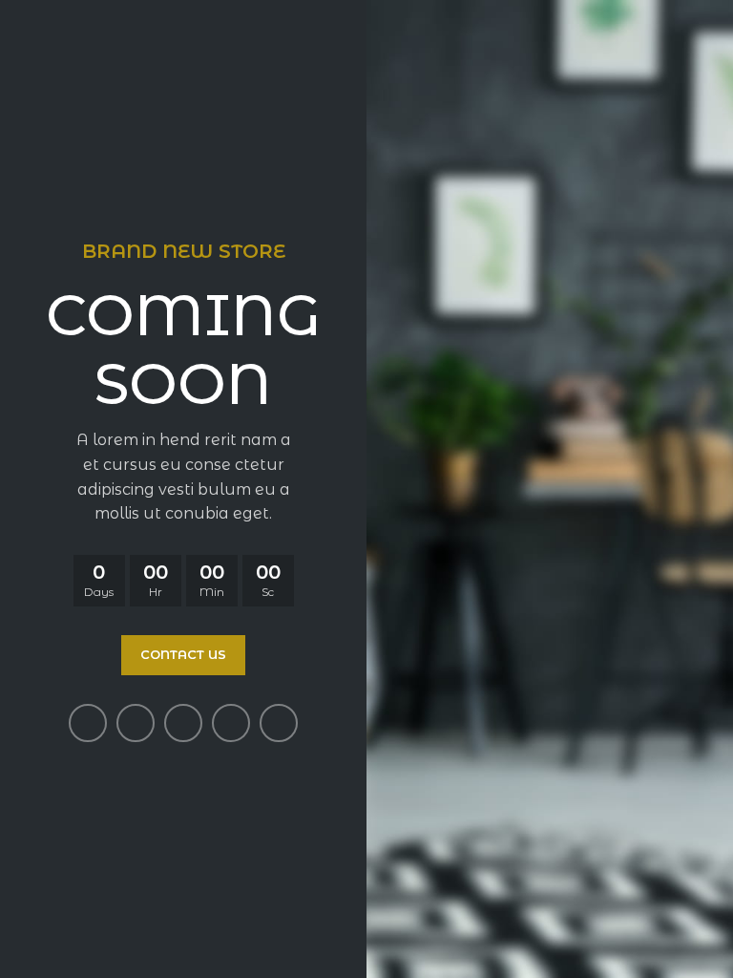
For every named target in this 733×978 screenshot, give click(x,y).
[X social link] (135, 723)
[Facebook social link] (88, 723)
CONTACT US (183, 654)
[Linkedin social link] (231, 723)
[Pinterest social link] (183, 723)
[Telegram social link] (279, 723)
